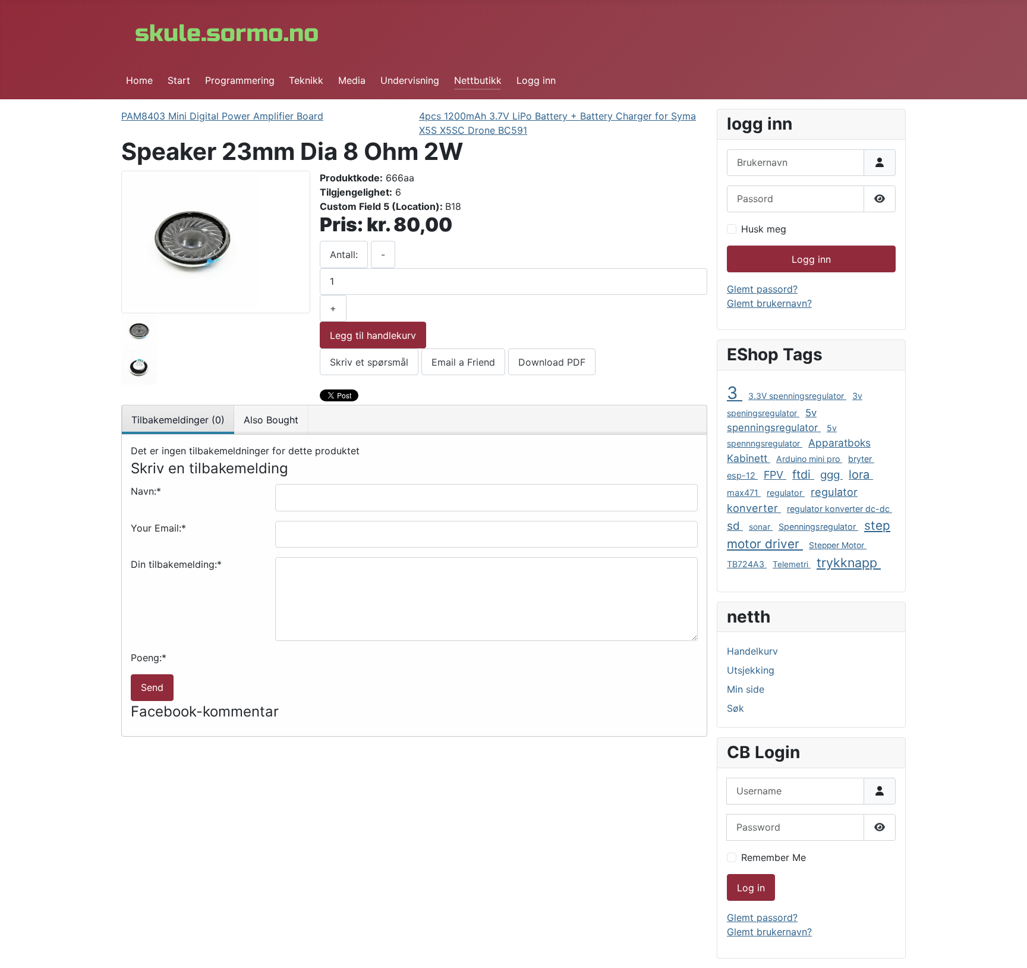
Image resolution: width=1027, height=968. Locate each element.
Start (179, 80)
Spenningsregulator (818, 526)
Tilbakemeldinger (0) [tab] (178, 420)
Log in (751, 888)
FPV (775, 475)
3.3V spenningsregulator (797, 396)
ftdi (803, 474)
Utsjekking (750, 670)
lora (861, 474)
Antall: (344, 254)
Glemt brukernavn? (769, 303)
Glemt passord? (762, 289)
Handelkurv (752, 651)
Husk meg (763, 229)
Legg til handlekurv (373, 335)
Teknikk (306, 80)
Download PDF (551, 362)
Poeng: (148, 658)
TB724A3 (747, 564)
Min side (745, 689)
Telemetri (792, 564)
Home (139, 80)
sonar (761, 527)
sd (735, 526)
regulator (786, 493)
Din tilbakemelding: (176, 564)
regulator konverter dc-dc (839, 509)
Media (352, 80)
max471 (744, 493)
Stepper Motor (838, 545)
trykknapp (849, 562)
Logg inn (536, 80)
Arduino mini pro (809, 459)
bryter (861, 459)
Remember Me (773, 857)
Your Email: (158, 528)
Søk (735, 708)
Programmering (240, 80)
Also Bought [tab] (271, 420)
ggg (831, 475)
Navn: (146, 491)
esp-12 (742, 475)
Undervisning (409, 80)
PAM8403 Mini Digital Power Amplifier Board (222, 116)
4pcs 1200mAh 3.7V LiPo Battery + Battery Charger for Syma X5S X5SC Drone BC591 (557, 123)
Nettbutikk (478, 80)
